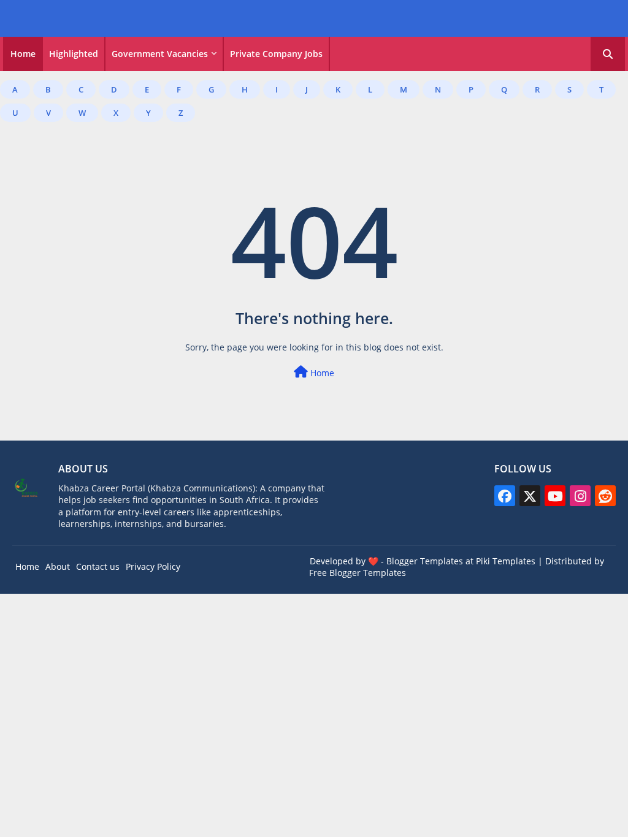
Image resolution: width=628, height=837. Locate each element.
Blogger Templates (424, 561)
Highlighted (73, 53)
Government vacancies (160, 53)
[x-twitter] (529, 495)
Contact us (98, 566)
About (57, 566)
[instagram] (580, 495)
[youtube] (555, 495)
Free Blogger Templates (357, 572)
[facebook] (504, 495)
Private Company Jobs (276, 53)
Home (23, 53)
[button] (608, 54)
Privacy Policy (153, 566)
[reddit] (605, 495)
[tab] (23, 54)
